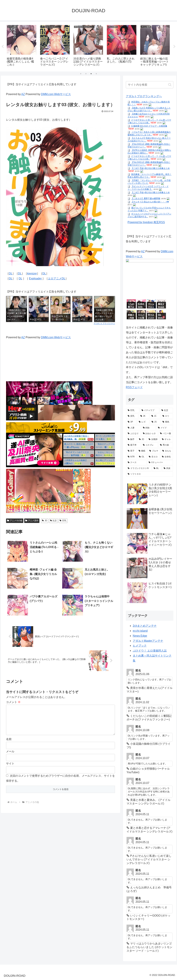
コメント (13, 702)
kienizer (32, 273)
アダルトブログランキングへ (144, 96)
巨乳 (64, 520)
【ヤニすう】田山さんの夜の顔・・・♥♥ (150, 202)
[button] (170, 85)
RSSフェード (134, 387)
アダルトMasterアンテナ (148, 640)
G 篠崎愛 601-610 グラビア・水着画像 (149, 126)
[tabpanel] (21, 46)
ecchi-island (140, 630)
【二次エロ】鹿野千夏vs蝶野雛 (145, 198)
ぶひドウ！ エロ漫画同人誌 (150, 650)
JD (46, 520)
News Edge (140, 635)
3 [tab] (91, 73)
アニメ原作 (33, 520)
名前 (9, 739)
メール (10, 751)
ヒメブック (140, 645)
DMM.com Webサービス (56, 94)
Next (174, 46)
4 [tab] (96, 73)
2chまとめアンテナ (145, 625)
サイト (10, 763)
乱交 (55, 520)
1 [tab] (80, 73)
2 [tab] (86, 73)
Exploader (35, 278)
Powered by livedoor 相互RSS (146, 222)
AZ (23, 94)
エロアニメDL (56, 278)
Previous (2, 46)
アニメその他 (16, 520)
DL (10, 273)
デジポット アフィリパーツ (104, 323)
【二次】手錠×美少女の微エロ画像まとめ (150, 168)
